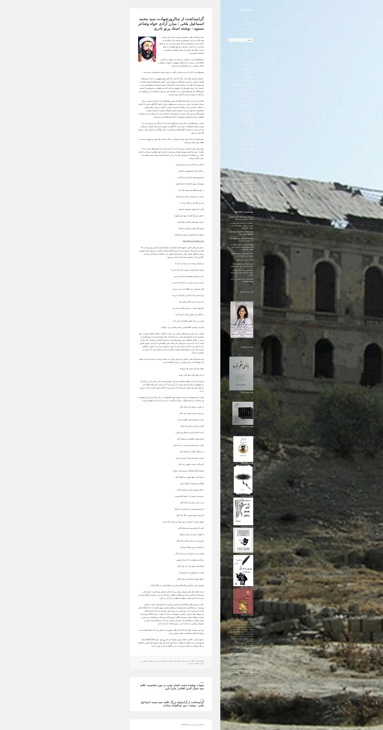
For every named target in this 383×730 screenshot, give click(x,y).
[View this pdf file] (240, 347)
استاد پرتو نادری (248, 69)
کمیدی (251, 129)
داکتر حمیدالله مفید (247, 105)
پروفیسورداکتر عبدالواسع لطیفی (242, 85)
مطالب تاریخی (248, 145)
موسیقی (250, 201)
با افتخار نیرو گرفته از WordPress (192, 724)
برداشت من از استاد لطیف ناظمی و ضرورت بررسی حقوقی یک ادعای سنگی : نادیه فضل (241, 225)
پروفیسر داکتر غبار (247, 81)
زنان (251, 109)
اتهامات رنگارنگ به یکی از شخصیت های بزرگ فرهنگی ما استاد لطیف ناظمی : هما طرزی (241, 247)
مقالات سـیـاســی (247, 189)
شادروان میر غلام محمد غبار (244, 113)
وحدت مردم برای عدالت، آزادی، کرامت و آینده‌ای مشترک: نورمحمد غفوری (242, 272)
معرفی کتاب (249, 161)
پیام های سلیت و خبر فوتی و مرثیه (242, 89)
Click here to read (247, 347)
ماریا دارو (185, 661)
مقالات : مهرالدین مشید (245, 171)
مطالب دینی (249, 157)
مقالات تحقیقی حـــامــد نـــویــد (242, 179)
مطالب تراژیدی (248, 153)
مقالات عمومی (248, 193)
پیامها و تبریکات (248, 93)
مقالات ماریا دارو (247, 197)
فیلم (251, 125)
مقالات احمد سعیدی (246, 175)
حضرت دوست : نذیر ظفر (244, 260)
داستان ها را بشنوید (247, 101)
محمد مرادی (249, 133)
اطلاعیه (250, 73)
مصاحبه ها (249, 141)
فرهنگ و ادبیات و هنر (246, 121)
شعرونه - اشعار (173, 661)
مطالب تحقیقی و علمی (245, 149)
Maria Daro (246, 9)
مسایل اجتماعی (248, 137)
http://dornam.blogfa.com (193, 241)
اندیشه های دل (248, 77)
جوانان (251, 97)
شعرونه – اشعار (248, 117)
